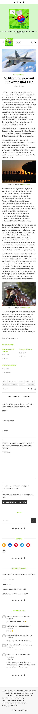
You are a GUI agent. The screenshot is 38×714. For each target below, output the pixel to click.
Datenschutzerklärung (17, 698)
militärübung (29, 381)
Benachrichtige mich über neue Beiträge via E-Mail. (18, 496)
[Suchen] (33, 520)
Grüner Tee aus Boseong (22, 616)
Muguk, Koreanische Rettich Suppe (14, 589)
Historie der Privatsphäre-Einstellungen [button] (14, 703)
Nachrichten (19, 75)
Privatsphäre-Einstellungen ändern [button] (13, 700)
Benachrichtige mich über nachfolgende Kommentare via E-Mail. (15, 487)
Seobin (9, 635)
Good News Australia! (9, 365)
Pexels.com (26, 185)
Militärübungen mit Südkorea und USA (15, 594)
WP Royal (24, 710)
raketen (22, 384)
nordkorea (6, 384)
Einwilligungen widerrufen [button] (10, 705)
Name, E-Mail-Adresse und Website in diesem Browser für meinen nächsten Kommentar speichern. (18, 445)
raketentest (31, 384)
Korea (20, 381)
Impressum (5, 698)
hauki (7, 389)
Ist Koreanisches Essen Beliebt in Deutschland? (18, 574)
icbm (4, 381)
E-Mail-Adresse (8, 421)
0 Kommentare (19, 86)
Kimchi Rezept (7, 584)
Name (4, 411)
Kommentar (6, 452)
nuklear (15, 384)
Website (5, 431)
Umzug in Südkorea (25, 349)
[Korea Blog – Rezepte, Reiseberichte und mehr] (19, 19)
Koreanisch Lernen (8, 579)
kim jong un (12, 381)
